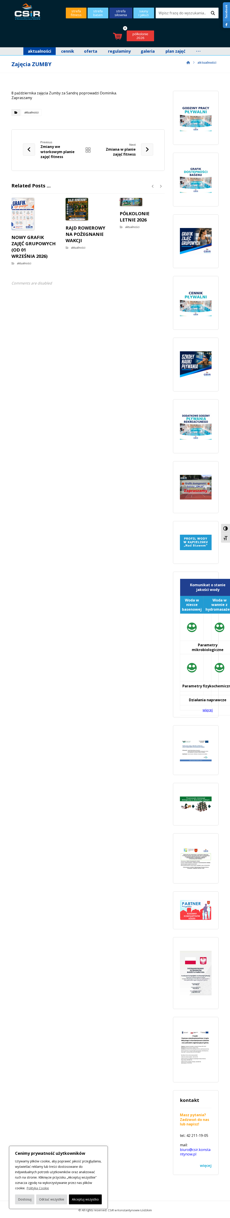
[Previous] (153, 186)
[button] (213, 13)
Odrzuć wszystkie (51, 1199)
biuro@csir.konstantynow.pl (195, 1152)
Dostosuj (24, 1199)
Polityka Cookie (38, 1188)
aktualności (31, 112)
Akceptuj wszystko (85, 1199)
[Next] (160, 186)
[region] (58, 1177)
